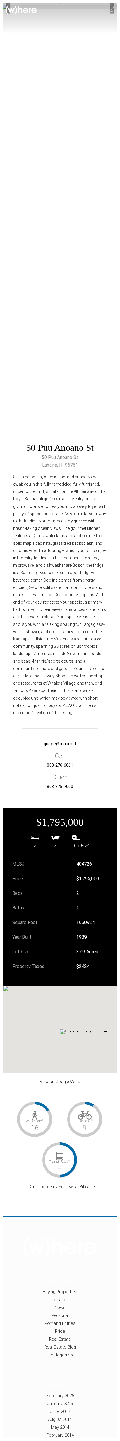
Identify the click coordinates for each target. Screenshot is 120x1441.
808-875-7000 (60, 786)
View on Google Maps (60, 1081)
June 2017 (60, 1411)
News (60, 1307)
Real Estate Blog (60, 1347)
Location (60, 1299)
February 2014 (60, 1435)
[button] (64, 1024)
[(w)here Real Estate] (21, 10)
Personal (60, 1315)
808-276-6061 (60, 765)
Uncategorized (60, 1355)
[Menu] (113, 7)
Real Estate (60, 1339)
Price (60, 1331)
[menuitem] (113, 7)
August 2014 (60, 1419)
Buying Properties (60, 1291)
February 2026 (60, 1395)
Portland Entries (60, 1323)
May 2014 (60, 1427)
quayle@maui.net (60, 743)
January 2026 (60, 1403)
